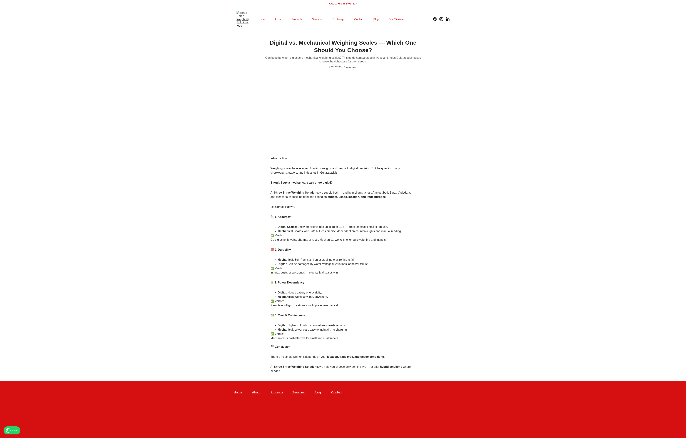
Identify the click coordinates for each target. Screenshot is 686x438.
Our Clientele (396, 19)
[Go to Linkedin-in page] (447, 19)
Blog (376, 19)
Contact (358, 19)
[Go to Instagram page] (442, 19)
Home (261, 19)
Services (317, 19)
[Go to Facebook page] (436, 19)
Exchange (338, 19)
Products (297, 19)
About (278, 19)
